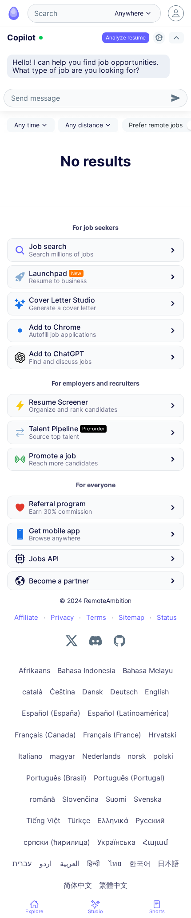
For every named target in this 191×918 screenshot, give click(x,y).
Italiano (30, 756)
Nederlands (101, 756)
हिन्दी (93, 863)
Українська (116, 842)
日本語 (168, 863)
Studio (95, 911)
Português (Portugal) (129, 777)
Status (167, 617)
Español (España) (51, 713)
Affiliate (26, 617)
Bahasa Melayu (148, 670)
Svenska (148, 799)
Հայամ (155, 842)
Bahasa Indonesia (86, 670)
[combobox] (68, 13)
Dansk (92, 691)
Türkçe (79, 820)
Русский (150, 820)
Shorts (157, 911)
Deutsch (124, 691)
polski (163, 756)
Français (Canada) (45, 734)
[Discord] (95, 641)
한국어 (140, 863)
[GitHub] (119, 641)
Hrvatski (162, 734)
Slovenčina (80, 799)
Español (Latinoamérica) (128, 713)
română (42, 799)
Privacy (62, 617)
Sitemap (131, 617)
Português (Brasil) (56, 777)
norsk (136, 756)
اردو (46, 863)
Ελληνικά (112, 820)
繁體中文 (113, 885)
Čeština (62, 691)
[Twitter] (72, 641)
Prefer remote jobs (156, 125)
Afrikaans (34, 670)
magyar (62, 756)
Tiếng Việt (43, 820)
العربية (70, 863)
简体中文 (78, 885)
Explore (34, 911)
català (32, 691)
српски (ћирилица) (57, 842)
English (157, 691)
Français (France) (112, 734)
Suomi (116, 799)
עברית (22, 863)
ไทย (115, 863)
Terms (96, 617)
